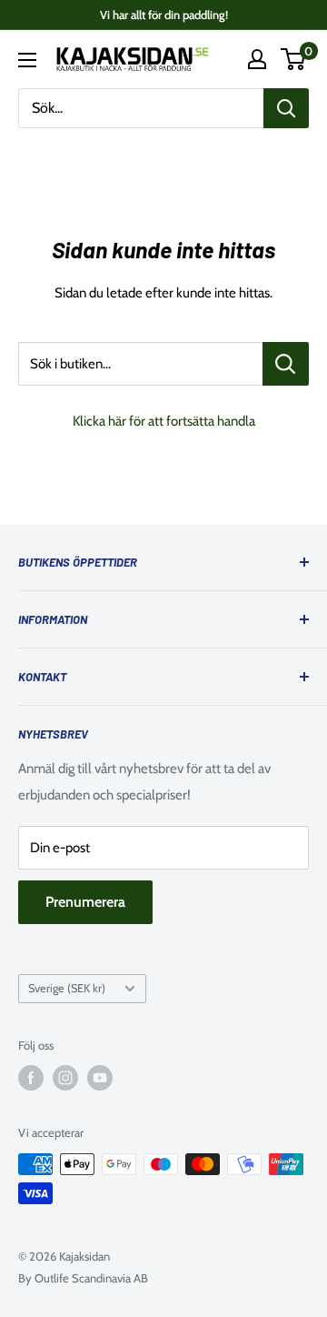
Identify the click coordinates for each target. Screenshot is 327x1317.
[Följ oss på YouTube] (100, 1078)
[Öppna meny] (27, 60)
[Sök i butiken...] (286, 364)
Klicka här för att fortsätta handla (164, 421)
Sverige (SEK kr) (66, 988)
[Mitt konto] (257, 59)
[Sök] (286, 108)
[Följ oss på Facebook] (31, 1078)
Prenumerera (85, 901)
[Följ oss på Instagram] (65, 1078)
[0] (293, 59)
